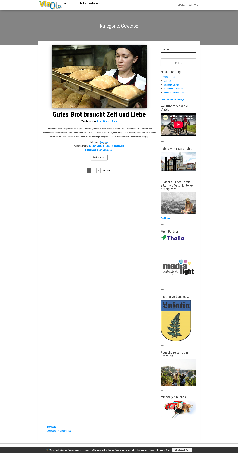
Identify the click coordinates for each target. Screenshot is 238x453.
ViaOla (181, 4)
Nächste (106, 170)
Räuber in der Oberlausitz (174, 92)
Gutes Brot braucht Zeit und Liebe (99, 114)
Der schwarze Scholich (173, 88)
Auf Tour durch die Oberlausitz (82, 3)
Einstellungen (182, 450)
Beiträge (193, 4)
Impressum (51, 427)
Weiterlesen (99, 157)
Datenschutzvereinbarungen (59, 431)
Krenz (114, 121)
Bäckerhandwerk (105, 146)
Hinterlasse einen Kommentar (99, 150)
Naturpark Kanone (171, 85)
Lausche (167, 81)
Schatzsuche (169, 77)
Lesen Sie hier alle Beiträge (172, 99)
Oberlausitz (118, 146)
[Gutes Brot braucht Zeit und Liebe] (99, 76)
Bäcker (92, 146)
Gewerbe (104, 142)
